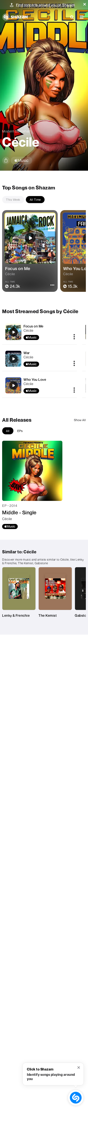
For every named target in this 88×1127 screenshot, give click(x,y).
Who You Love (34, 379)
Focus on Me (33, 326)
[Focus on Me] (39, 332)
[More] (74, 337)
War (26, 353)
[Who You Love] (39, 385)
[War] (39, 358)
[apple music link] (21, 160)
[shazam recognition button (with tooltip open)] (75, 1097)
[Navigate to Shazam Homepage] (15, 17)
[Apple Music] (10, 526)
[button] (84, 4)
